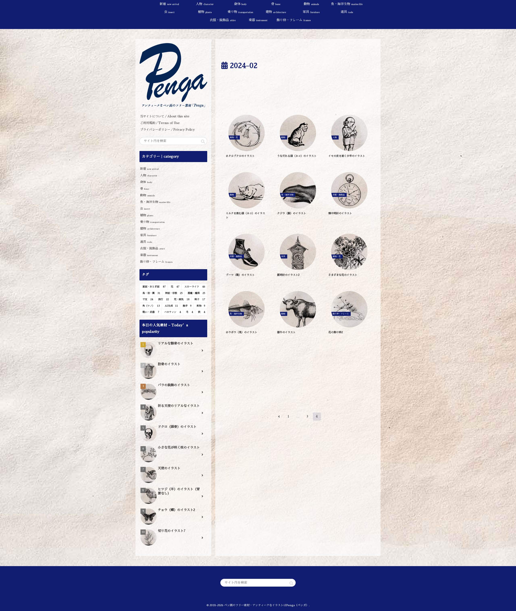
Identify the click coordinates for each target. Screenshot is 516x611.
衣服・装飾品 (152, 248)
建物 (150, 228)
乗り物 (152, 221)
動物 (147, 195)
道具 (146, 241)
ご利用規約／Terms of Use (160, 122)
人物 (148, 175)
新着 (149, 168)
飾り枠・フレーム (156, 261)
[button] (203, 142)
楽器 (149, 254)
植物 (146, 215)
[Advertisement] (298, 94)
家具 (148, 235)
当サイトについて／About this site (164, 116)
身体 (146, 181)
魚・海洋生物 (155, 201)
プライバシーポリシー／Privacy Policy (169, 129)
